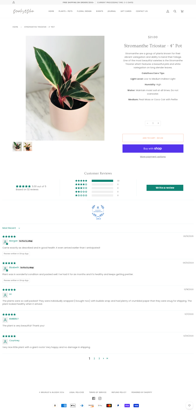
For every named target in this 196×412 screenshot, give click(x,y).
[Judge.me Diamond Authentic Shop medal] (98, 211)
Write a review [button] (165, 187)
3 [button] (99, 358)
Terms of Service (97, 392)
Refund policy (119, 392)
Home (15, 27)
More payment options (153, 156)
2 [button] (94, 358)
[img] (9, 236)
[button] (81, 181)
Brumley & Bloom (50, 392)
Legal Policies (76, 392)
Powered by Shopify (142, 392)
